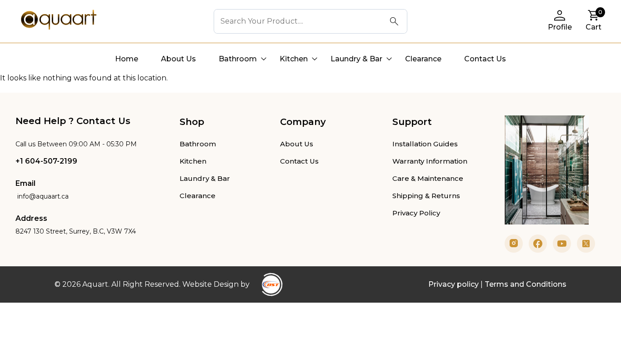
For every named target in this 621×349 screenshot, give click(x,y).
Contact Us (485, 59)
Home (126, 59)
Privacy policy (453, 284)
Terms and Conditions (525, 284)
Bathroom (238, 59)
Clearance (423, 59)
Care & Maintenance (427, 178)
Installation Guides (425, 144)
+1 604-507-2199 (46, 161)
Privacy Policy (416, 213)
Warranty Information (429, 161)
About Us (178, 59)
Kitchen (294, 59)
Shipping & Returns (426, 195)
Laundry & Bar (356, 59)
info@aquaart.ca (42, 196)
